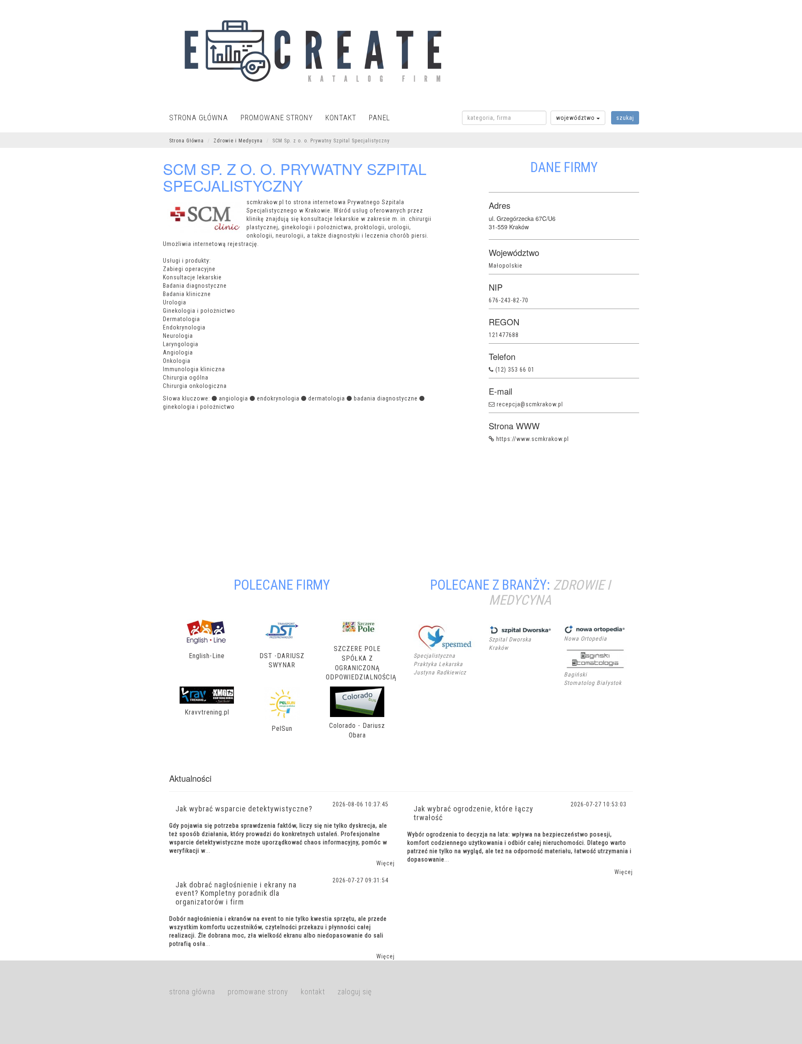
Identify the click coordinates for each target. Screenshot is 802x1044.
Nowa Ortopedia (585, 638)
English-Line (207, 656)
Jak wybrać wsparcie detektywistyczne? (243, 808)
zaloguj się (355, 991)
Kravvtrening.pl (207, 712)
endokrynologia (278, 398)
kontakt (340, 117)
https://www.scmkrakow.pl (532, 439)
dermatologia (326, 398)
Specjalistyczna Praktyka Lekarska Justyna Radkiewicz (440, 664)
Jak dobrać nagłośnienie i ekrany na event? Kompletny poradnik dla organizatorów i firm (236, 893)
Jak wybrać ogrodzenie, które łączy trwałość (473, 813)
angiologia (233, 398)
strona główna (198, 117)
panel (379, 117)
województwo (576, 117)
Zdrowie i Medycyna (238, 141)
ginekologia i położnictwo (199, 406)
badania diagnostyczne (386, 398)
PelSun (282, 728)
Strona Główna (186, 141)
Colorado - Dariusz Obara (357, 730)
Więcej (385, 863)
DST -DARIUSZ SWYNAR (282, 660)
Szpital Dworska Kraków (510, 643)
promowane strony (277, 117)
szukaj (625, 117)
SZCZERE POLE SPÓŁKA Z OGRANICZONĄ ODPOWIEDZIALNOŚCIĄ (357, 663)
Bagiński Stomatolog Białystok (593, 678)
